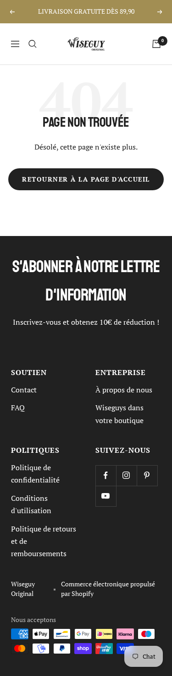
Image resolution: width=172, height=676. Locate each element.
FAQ (18, 407)
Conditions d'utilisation (31, 504)
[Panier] (156, 44)
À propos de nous (123, 389)
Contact (24, 389)
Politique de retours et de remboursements (43, 541)
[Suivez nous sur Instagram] (126, 475)
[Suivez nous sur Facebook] (105, 475)
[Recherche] (32, 44)
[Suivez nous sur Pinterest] (147, 475)
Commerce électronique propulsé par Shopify (108, 589)
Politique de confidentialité (35, 473)
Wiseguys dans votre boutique (119, 413)
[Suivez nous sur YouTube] (105, 496)
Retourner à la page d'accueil (86, 179)
